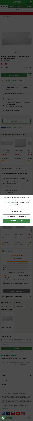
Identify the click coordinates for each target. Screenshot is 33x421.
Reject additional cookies (16, 216)
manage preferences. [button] (8, 202)
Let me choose (17, 211)
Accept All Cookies (16, 221)
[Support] (3, 418)
